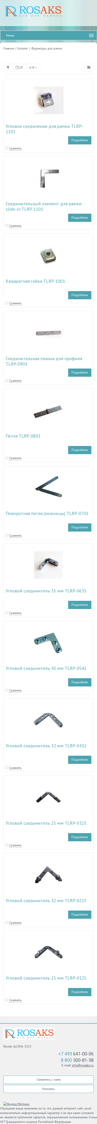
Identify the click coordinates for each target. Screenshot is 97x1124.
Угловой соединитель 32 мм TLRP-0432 (46, 746)
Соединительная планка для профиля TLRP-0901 (44, 361)
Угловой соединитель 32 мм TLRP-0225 (46, 901)
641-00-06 (76, 1054)
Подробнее (80, 140)
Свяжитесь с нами (49, 1079)
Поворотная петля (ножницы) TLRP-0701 (47, 513)
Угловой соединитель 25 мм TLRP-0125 (46, 978)
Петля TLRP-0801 (23, 436)
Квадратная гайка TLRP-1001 (35, 281)
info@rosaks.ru (83, 1065)
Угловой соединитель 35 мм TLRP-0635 (46, 591)
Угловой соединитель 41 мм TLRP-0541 (46, 668)
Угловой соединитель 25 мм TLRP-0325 (46, 823)
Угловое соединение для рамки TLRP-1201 (44, 129)
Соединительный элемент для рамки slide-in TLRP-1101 (44, 206)
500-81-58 (77, 1060)
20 (21, 67)
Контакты (48, 1089)
